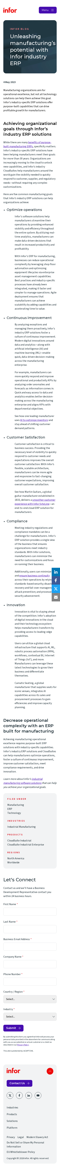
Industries (12, 1107)
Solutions (12, 1121)
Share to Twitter (56, 589)
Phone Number (12, 974)
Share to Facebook (56, 580)
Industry (8, 1009)
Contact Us (17, 1083)
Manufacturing (15, 805)
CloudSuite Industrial (19, 840)
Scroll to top (50, 1071)
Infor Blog (19, 29)
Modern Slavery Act (37, 1137)
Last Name (9, 922)
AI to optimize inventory (34, 420)
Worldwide (13, 862)
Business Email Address (16, 939)
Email (56, 597)
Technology (14, 813)
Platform (12, 1128)
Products (12, 1114)
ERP (9, 809)
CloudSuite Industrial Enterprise (25, 844)
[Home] (10, 10)
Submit (11, 1028)
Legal (21, 1137)
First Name (9, 904)
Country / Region (13, 992)
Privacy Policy (23, 1044)
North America (15, 858)
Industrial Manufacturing (21, 827)
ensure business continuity (34, 576)
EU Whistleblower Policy (21, 1152)
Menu (45, 10)
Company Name (12, 957)
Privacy (11, 1137)
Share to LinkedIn (56, 572)
